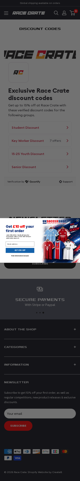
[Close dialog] (78, 220)
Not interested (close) (20, 256)
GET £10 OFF (20, 251)
